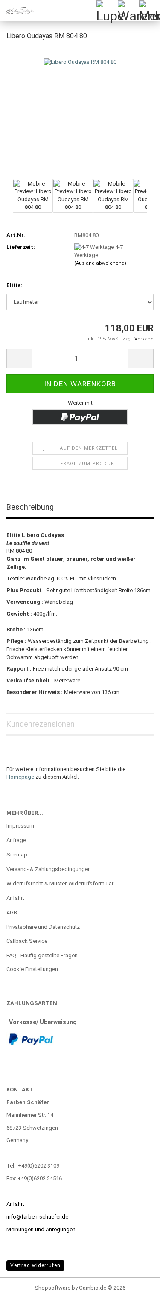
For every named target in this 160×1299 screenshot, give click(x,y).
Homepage (20, 777)
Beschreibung (30, 506)
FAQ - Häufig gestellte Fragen (42, 955)
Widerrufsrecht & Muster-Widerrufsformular (59, 883)
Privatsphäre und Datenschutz (43, 927)
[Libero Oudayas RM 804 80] (80, 112)
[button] (19, 358)
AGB (11, 912)
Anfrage (16, 840)
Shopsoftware (52, 1288)
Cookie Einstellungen (32, 969)
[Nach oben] (136, 1286)
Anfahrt (15, 898)
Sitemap (16, 854)
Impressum (20, 825)
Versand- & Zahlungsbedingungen (48, 869)
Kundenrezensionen (40, 723)
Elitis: (14, 285)
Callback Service (26, 941)
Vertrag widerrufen (35, 1265)
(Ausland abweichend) (100, 263)
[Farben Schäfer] (17, 10)
